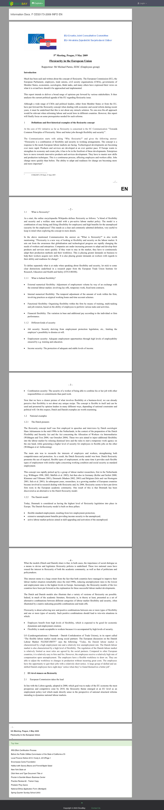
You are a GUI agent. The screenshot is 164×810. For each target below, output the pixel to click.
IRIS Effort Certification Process (23, 750)
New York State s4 (18, 769)
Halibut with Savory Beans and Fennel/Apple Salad (31, 765)
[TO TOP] (82, 803)
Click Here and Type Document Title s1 (27, 773)
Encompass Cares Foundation (23, 761)
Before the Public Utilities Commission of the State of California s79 (38, 754)
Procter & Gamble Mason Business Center (28, 777)
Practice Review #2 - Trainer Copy (25, 781)
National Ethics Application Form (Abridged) (28, 788)
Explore (38, 3)
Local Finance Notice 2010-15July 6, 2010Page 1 (31, 758)
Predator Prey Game (19, 785)
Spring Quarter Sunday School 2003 (25, 792)
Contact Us (95, 808)
